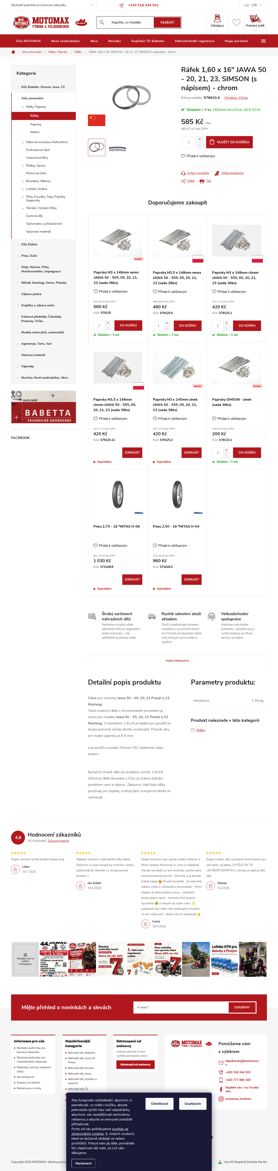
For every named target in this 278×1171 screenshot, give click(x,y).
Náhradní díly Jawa (79, 1073)
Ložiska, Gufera (36, 189)
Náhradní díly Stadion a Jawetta (82, 1081)
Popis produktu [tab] (177, 661)
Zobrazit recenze (58, 841)
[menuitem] (28, 41)
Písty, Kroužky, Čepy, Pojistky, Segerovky (46, 198)
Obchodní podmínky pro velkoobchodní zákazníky (32, 1059)
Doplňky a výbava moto (37, 305)
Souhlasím (193, 1103)
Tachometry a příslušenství (44, 224)
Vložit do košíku (233, 142)
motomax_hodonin (238, 1099)
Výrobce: (236, 97)
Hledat (167, 22)
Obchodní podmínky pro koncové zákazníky (38, 5)
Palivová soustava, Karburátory (47, 142)
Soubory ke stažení (28, 1082)
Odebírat (242, 1007)
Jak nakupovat (25, 1076)
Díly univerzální (32, 98)
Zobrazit (132, 453)
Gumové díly (34, 216)
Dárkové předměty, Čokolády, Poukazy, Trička (41, 319)
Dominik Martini (257, 1162)
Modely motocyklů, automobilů (42, 332)
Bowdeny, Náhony (38, 181)
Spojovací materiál (38, 231)
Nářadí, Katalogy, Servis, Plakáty (43, 283)
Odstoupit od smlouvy (136, 1064)
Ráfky (34, 116)
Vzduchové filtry (37, 158)
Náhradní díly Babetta (81, 1052)
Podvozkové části (38, 150)
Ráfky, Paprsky (36, 107)
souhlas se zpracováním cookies (99, 1131)
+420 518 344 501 (238, 1072)
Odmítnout (159, 1103)
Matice (34, 132)
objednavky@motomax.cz (242, 1063)
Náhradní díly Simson (81, 1068)
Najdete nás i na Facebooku (242, 1089)
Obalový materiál (33, 355)
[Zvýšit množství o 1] (199, 139)
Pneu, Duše (29, 256)
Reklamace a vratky (29, 1088)
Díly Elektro (29, 244)
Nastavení (83, 1163)
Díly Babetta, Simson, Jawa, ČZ (43, 87)
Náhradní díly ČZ (78, 1088)
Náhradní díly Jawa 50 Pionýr (81, 1060)
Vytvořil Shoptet (233, 1162)
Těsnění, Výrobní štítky (41, 208)
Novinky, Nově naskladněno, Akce (44, 378)
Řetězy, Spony (35, 166)
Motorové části (36, 173)
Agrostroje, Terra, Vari (36, 344)
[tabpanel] (118, 278)
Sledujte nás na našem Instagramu (25, 961)
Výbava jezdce (31, 294)
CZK (254, 5)
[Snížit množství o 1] (199, 145)
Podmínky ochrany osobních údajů (34, 1069)
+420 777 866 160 (238, 1080)
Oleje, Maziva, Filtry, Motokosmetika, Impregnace (41, 269)
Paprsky (35, 124)
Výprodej (27, 366)
